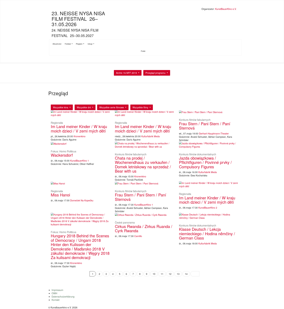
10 (154, 273)
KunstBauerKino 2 (207, 207)
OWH (54, 293)
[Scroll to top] (277, 302)
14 (186, 273)
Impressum (57, 290)
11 (162, 273)
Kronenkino (79, 136)
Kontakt (55, 299)
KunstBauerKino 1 (79, 160)
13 (178, 273)
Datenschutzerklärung (63, 296)
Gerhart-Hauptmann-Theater (214, 133)
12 (170, 273)
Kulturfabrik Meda (150, 136)
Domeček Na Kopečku (81, 200)
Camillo (138, 236)
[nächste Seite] (194, 273)
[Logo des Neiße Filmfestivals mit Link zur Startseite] (143, 9)
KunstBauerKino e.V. (226, 9)
